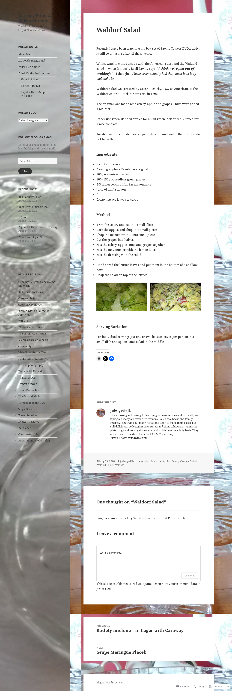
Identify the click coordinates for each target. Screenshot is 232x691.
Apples (145, 461)
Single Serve (25, 409)
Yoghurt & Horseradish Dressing (37, 227)
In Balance (24, 428)
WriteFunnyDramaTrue (32, 352)
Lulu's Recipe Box (28, 390)
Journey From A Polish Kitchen (34, 18)
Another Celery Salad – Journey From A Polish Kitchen (149, 518)
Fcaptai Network (28, 384)
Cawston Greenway (30, 304)
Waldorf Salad (104, 465)
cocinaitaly (24, 346)
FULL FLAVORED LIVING (33, 358)
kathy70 (23, 321)
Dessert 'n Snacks (28, 421)
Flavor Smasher (27, 415)
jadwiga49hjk (128, 461)
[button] (121, 297)
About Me (24, 54)
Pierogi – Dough (30, 85)
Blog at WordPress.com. (110, 682)
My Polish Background (31, 60)
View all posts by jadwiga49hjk (129, 438)
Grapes (184, 461)
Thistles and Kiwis (29, 396)
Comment (190, 575)
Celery (175, 461)
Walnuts (119, 465)
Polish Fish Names (29, 67)
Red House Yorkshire (31, 292)
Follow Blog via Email (35, 137)
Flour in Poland (30, 79)
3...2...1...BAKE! (27, 377)
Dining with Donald (30, 371)
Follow (25, 171)
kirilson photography (31, 365)
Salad (154, 461)
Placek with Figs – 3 (30, 237)
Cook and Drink (27, 298)
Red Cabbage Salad (29, 197)
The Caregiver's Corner (32, 333)
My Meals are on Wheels (33, 340)
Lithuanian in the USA (31, 402)
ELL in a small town (30, 327)
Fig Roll (22, 217)
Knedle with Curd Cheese (33, 207)
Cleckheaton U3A (28, 434)
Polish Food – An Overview (34, 73)
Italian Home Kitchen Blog (34, 440)
